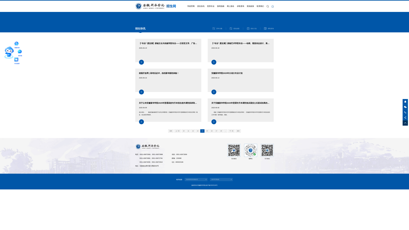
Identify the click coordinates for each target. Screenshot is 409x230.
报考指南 (220, 6)
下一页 (231, 131)
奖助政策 (250, 6)
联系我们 (260, 6)
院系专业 (210, 6)
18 (221, 131)
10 (183, 131)
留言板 (20, 52)
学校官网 (191, 6)
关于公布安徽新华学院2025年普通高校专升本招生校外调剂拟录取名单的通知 (172, 103)
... (225, 131)
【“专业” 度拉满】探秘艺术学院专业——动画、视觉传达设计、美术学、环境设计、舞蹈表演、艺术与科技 (256, 43)
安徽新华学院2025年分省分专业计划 (227, 73)
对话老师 (17, 60)
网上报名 (230, 6)
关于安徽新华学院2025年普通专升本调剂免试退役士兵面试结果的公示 (241, 103)
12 (193, 131)
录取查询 (240, 6)
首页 (171, 131)
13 (197, 131)
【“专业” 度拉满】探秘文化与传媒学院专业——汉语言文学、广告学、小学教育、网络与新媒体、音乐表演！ (185, 43)
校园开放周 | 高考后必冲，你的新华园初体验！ (159, 73)
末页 (238, 131)
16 (211, 131)
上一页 (177, 131)
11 (188, 131)
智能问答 (17, 44)
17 (216, 131)
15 (207, 131)
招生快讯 (200, 6)
